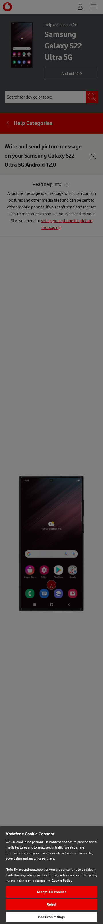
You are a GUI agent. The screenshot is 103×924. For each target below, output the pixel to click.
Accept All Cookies (51, 892)
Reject (52, 904)
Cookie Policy (62, 880)
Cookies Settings (51, 917)
